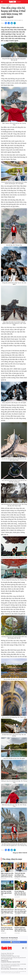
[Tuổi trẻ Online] (13, 1)
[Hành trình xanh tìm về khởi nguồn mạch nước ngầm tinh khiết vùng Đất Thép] (7, 903)
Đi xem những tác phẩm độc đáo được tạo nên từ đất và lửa (20, 893)
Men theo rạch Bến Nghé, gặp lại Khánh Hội (6, 893)
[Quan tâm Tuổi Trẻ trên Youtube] (23, 948)
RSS (25, 968)
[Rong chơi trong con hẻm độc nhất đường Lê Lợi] (7, 921)
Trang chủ (3, 5)
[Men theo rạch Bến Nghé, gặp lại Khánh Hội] (7, 885)
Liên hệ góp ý (21, 968)
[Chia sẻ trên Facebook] (9, 23)
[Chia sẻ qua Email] (15, 23)
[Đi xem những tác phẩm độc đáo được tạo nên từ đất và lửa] (21, 885)
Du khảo (9, 5)
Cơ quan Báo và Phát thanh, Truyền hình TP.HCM (10, 961)
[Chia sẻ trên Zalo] (6, 23)
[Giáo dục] (19, 2)
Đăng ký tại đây (16, 942)
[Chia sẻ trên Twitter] (12, 23)
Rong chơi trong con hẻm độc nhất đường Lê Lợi (7, 929)
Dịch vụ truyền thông (5, 968)
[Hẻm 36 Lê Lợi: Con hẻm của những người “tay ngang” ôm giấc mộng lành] (21, 903)
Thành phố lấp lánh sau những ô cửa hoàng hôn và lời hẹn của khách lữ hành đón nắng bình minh (21, 877)
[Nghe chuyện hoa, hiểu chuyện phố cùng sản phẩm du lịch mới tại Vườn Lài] (7, 867)
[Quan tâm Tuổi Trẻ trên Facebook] (26, 948)
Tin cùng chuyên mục (12, 859)
